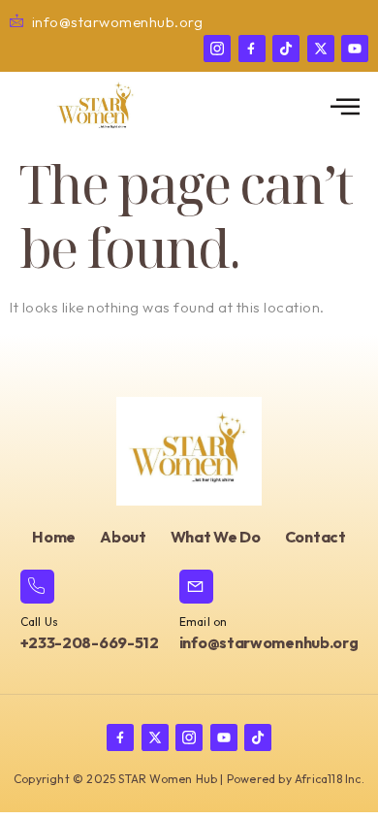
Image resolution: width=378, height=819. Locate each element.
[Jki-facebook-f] (252, 48)
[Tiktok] (285, 48)
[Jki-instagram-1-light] (217, 48)
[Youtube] (354, 48)
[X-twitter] (320, 48)
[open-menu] (345, 107)
